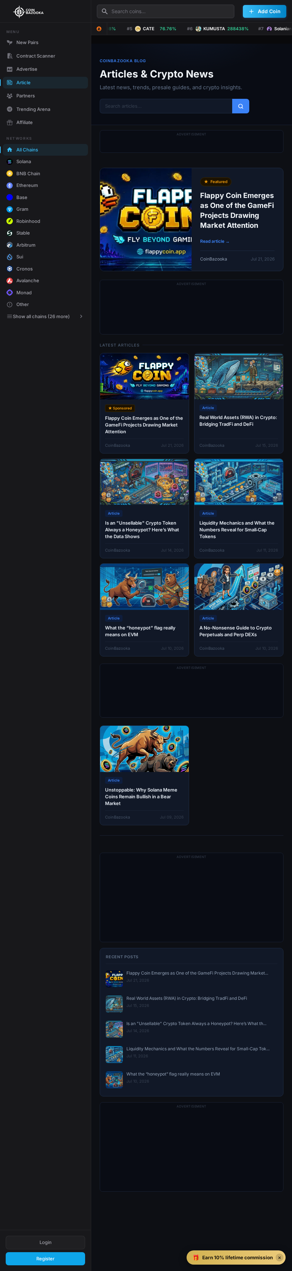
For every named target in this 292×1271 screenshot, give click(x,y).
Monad (24, 292)
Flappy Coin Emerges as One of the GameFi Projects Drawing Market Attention (237, 210)
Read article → (215, 241)
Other (22, 304)
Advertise (26, 69)
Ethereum (27, 185)
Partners (25, 95)
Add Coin (269, 11)
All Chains (27, 149)
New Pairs (27, 42)
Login (46, 1242)
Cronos (24, 269)
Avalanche (27, 280)
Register (45, 1258)
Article (23, 82)
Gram (22, 209)
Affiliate (24, 122)
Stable (23, 233)
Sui (19, 256)
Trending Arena (33, 109)
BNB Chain (28, 173)
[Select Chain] (99, 29)
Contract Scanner (35, 56)
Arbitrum (26, 245)
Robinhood (28, 221)
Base (21, 197)
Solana (23, 161)
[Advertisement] (191, 307)
